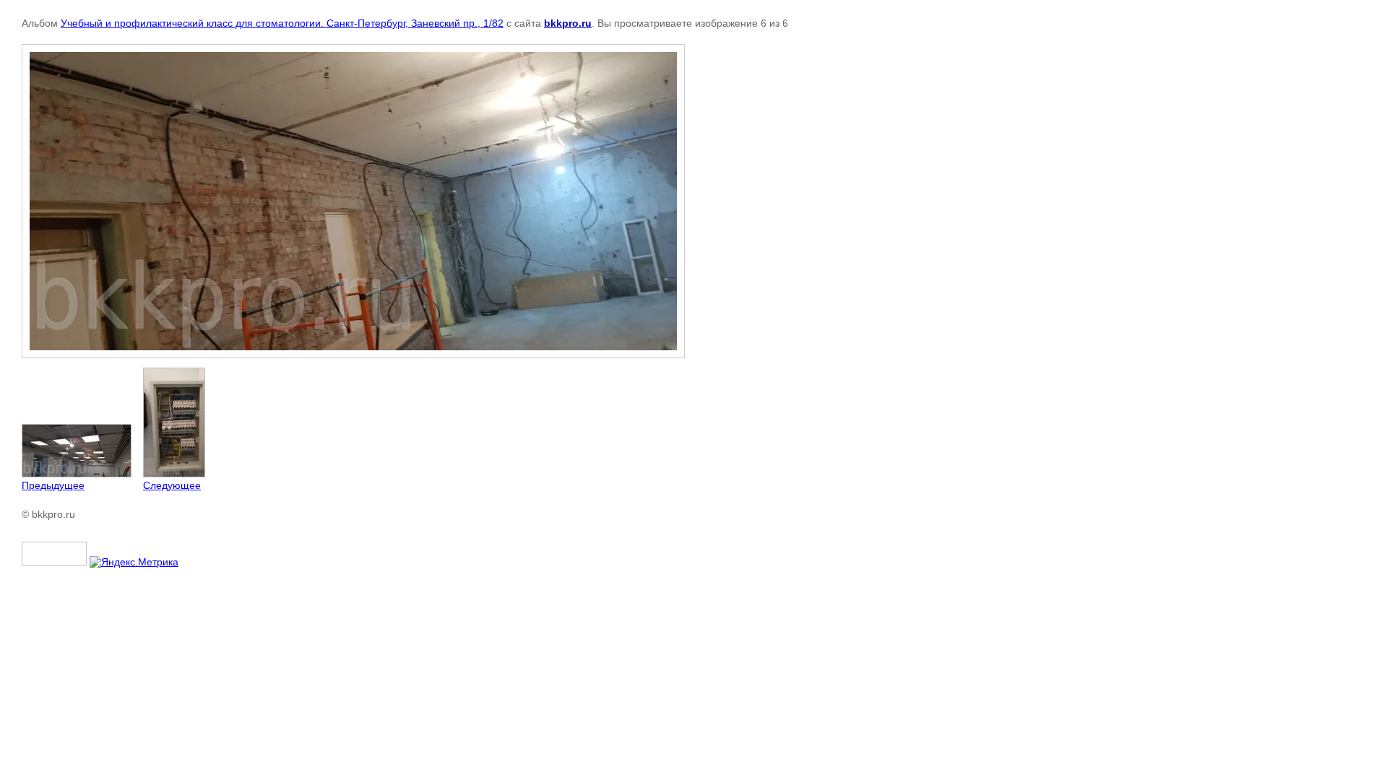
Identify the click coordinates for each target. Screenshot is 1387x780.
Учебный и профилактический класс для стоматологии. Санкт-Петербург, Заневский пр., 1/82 (282, 23)
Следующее (172, 485)
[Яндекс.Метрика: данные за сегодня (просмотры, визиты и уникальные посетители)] (134, 562)
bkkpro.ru (568, 23)
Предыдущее (53, 485)
